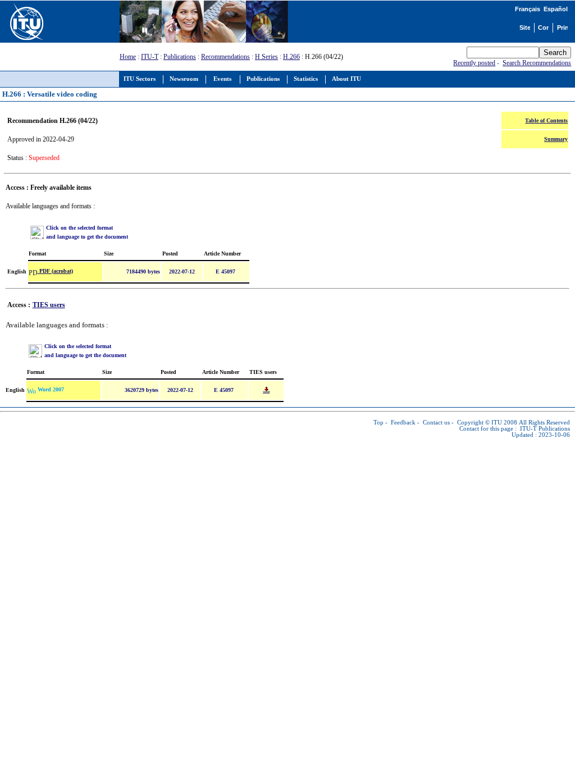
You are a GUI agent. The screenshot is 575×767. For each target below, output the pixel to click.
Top (378, 422)
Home (128, 57)
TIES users (49, 305)
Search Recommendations (537, 63)
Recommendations (225, 57)
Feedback (403, 422)
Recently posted (474, 63)
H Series (266, 57)
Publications (179, 57)
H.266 (291, 57)
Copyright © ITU (479, 422)
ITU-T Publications (545, 429)
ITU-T (149, 57)
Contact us (436, 422)
